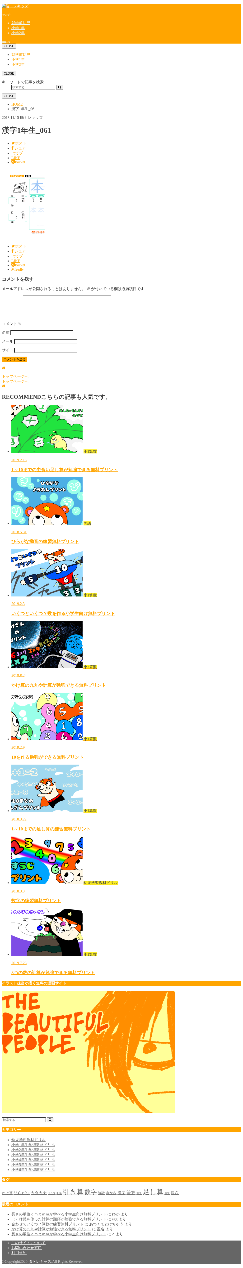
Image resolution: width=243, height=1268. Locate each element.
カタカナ (39, 1193)
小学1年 (18, 28)
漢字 (121, 1193)
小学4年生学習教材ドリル (33, 1160)
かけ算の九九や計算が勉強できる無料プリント (51, 1229)
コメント (12, 324)
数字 (90, 1192)
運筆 (167, 1193)
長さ (175, 1193)
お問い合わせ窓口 (26, 1248)
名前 (5, 333)
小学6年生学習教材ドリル (33, 1170)
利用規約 (19, 1253)
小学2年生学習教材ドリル (33, 1150)
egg (114, 1219)
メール (7, 341)
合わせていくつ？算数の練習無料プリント (47, 1224)
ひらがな (22, 1193)
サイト (7, 350)
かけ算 (7, 1193)
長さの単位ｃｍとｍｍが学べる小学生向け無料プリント (58, 1214)
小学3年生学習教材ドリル (33, 1155)
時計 (101, 1193)
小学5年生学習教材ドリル (33, 1165)
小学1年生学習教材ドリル (33, 1145)
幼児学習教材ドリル (28, 1140)
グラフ (52, 1193)
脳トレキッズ (39, 1261)
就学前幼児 (20, 23)
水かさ (111, 1193)
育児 (139, 1193)
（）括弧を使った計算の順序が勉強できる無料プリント (58, 1219)
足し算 (153, 1192)
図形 (59, 1193)
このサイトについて (28, 1243)
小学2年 (18, 33)
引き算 (73, 1192)
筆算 (131, 1192)
